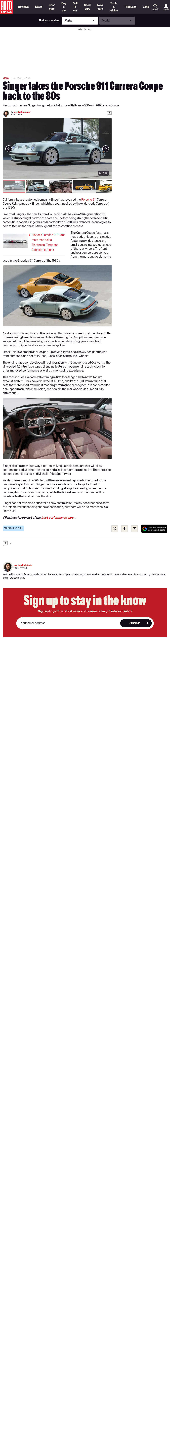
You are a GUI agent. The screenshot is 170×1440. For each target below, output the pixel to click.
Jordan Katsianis (22, 112)
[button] (57, 148)
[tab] (14, 186)
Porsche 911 (88, 199)
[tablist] (57, 186)
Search (155, 9)
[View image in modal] (8, 148)
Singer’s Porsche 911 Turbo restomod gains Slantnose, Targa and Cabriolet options (48, 242)
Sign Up (134, 623)
